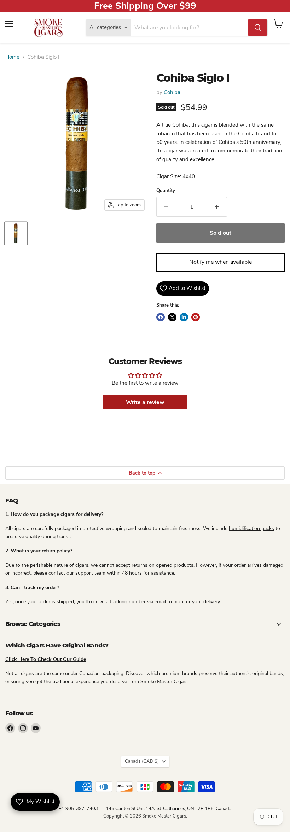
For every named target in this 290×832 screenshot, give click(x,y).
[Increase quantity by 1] (217, 207)
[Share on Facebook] (160, 317)
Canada (142, 761)
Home (12, 57)
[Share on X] (172, 317)
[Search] (257, 27)
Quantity (165, 190)
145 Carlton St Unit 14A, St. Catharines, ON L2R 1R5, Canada (169, 808)
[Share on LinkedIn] (184, 317)
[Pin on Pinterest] (195, 317)
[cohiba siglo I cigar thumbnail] (16, 233)
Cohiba (172, 92)
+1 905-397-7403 (78, 808)
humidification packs (251, 528)
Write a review (145, 402)
